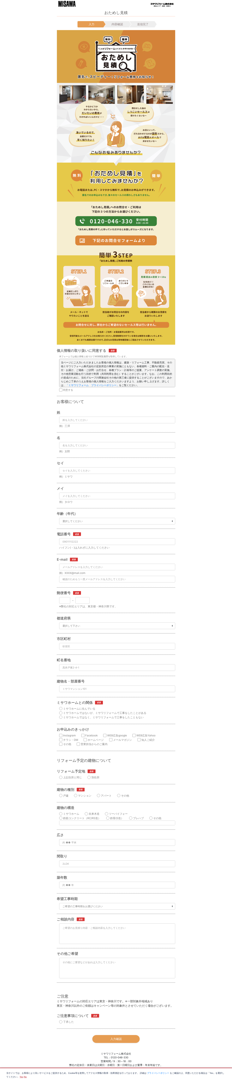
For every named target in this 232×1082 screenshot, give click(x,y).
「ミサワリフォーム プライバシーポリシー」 (92, 385)
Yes (21, 1077)
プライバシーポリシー (158, 1073)
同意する (68, 389)
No (25, 1077)
